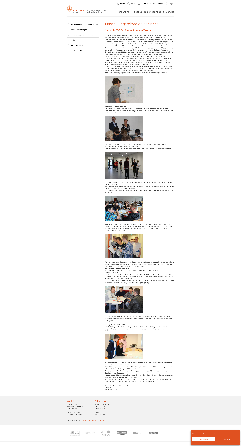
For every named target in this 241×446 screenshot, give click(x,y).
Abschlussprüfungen (79, 30)
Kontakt (160, 3)
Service (170, 11)
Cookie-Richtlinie (214, 443)
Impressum (92, 420)
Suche (133, 3)
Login (171, 3)
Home (122, 3)
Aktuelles (137, 11)
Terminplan (146, 3)
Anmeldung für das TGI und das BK (84, 24)
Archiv (73, 40)
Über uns (124, 11)
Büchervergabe (77, 45)
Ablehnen (227, 439)
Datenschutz (102, 420)
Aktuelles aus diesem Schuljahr (83, 35)
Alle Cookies (204, 439)
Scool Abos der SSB (78, 51)
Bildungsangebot (154, 11)
